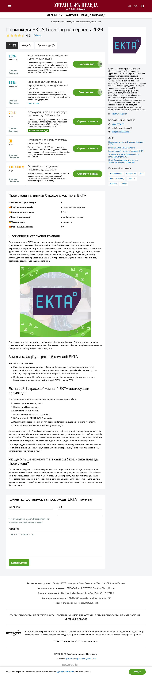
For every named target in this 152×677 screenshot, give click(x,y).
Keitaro (124, 184)
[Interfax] (13, 633)
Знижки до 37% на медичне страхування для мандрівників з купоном (48, 85)
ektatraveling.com (119, 114)
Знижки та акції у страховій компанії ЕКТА (125, 151)
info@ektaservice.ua (120, 131)
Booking (65, 593)
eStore (80, 583)
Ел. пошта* (15, 507)
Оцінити (37, 35)
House (111, 588)
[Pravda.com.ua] (76, 6)
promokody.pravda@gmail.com (81, 658)
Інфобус (89, 593)
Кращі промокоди (93, 15)
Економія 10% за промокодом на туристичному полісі (48, 57)
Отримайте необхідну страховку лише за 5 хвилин (47, 141)
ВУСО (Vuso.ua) (117, 179)
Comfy (56, 583)
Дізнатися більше (65, 671)
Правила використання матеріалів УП (117, 615)
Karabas (93, 598)
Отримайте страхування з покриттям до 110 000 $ (44, 168)
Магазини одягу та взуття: (51, 588)
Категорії (72, 15)
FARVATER (108, 593)
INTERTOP (86, 588)
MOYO (63, 583)
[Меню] (9, 6)
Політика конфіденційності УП (75, 615)
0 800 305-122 (118, 124)
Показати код (86, 64)
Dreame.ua (90, 583)
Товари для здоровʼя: (65, 603)
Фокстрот (72, 583)
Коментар (14, 529)
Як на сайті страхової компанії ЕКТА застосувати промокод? (123, 155)
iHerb (81, 603)
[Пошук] (143, 6)
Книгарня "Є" (104, 598)
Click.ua (110, 583)
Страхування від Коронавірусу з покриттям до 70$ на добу (47, 114)
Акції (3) (26, 45)
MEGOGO (74, 598)
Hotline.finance (116, 174)
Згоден (137, 671)
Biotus (88, 603)
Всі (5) (12, 45)
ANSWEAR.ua (73, 588)
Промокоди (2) (46, 45)
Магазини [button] (53, 15)
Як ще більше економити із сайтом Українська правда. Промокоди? (123, 161)
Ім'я (60, 507)
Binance (113, 184)
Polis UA (131, 179)
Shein (104, 588)
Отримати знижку (87, 121)
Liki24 (95, 603)
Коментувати (19, 562)
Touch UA (101, 583)
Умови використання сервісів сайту (32, 615)
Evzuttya (97, 588)
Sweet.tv (84, 598)
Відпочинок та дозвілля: (54, 598)
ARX (142, 174)
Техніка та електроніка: (39, 583)
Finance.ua (131, 174)
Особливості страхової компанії (121, 148)
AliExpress (120, 583)
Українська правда (76, 619)
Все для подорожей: (49, 593)
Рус (135, 6)
